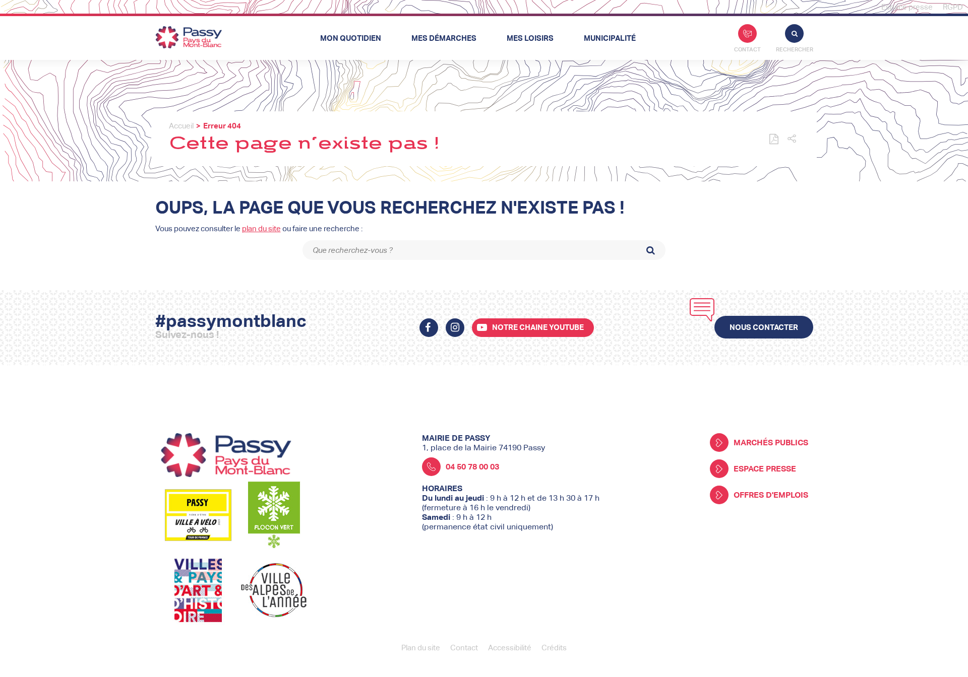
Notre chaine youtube (538, 327)
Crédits (554, 647)
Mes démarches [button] (443, 38)
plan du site (261, 228)
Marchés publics (771, 442)
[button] (791, 139)
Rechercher (794, 49)
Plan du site (420, 647)
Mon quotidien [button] (350, 38)
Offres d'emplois (771, 495)
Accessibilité (509, 647)
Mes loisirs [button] (530, 38)
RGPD (953, 7)
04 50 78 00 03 (472, 466)
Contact (747, 49)
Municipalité (610, 38)
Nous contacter (764, 327)
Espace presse (907, 7)
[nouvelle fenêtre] (428, 327)
